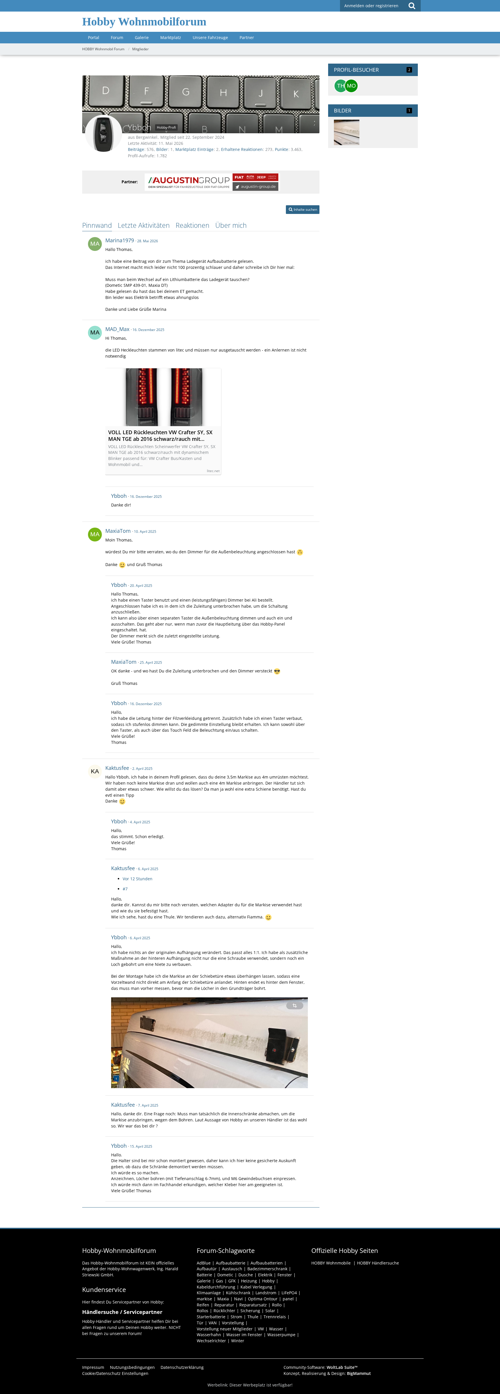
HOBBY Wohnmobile (331, 1263)
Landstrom (265, 1292)
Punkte (281, 149)
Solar (270, 1310)
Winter (237, 1340)
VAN (213, 1322)
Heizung (249, 1281)
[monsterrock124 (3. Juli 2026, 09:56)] (351, 86)
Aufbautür (207, 1268)
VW (261, 1329)
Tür (200, 1322)
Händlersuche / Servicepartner (122, 1311)
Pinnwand (97, 225)
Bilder (162, 149)
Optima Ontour (262, 1298)
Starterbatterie (211, 1316)
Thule (252, 1316)
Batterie (204, 1274)
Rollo (277, 1305)
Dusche (245, 1274)
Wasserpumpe (281, 1334)
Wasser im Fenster (244, 1334)
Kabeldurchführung (216, 1287)
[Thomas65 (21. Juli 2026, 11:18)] (341, 86)
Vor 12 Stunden (137, 878)
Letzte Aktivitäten (144, 225)
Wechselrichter (211, 1340)
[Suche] (412, 6)
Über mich (231, 225)
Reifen (203, 1305)
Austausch (232, 1268)
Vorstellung (233, 1322)
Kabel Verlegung (256, 1287)
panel (288, 1298)
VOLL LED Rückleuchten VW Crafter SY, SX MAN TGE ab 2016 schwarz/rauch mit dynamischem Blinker (160, 435)
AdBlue (204, 1263)
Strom (236, 1316)
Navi (238, 1298)
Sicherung (250, 1310)
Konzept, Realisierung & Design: (327, 1373)
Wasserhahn (209, 1334)
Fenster (284, 1274)
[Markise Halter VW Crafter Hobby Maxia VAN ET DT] (346, 132)
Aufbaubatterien (267, 1263)
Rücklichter (224, 1310)
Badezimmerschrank (267, 1268)
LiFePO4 (289, 1292)
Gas (219, 1281)
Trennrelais (275, 1316)
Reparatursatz (253, 1305)
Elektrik (265, 1274)
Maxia (223, 1298)
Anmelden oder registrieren (371, 5)
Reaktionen (192, 225)
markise (204, 1298)
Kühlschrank (238, 1292)
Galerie (204, 1281)
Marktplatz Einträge (194, 149)
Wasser (276, 1329)
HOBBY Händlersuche (378, 1263)
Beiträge (136, 149)
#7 (125, 889)
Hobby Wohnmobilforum (144, 21)
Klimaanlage (209, 1292)
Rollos (202, 1310)
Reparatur (224, 1305)
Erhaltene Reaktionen (242, 149)
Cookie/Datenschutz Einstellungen (115, 1373)
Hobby (268, 1281)
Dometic (225, 1274)
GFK (232, 1281)
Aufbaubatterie (230, 1263)
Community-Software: (321, 1367)
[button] (302, 209)
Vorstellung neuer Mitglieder (225, 1329)
